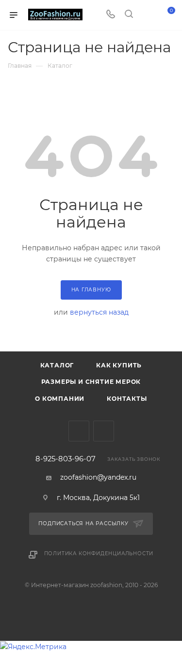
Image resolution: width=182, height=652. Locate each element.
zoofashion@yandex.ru (98, 477)
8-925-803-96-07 (65, 459)
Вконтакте (78, 431)
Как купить (119, 365)
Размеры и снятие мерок (91, 381)
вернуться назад (99, 312)
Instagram (103, 431)
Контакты (127, 398)
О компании (59, 398)
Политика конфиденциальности (99, 553)
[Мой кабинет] (147, 15)
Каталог (57, 365)
